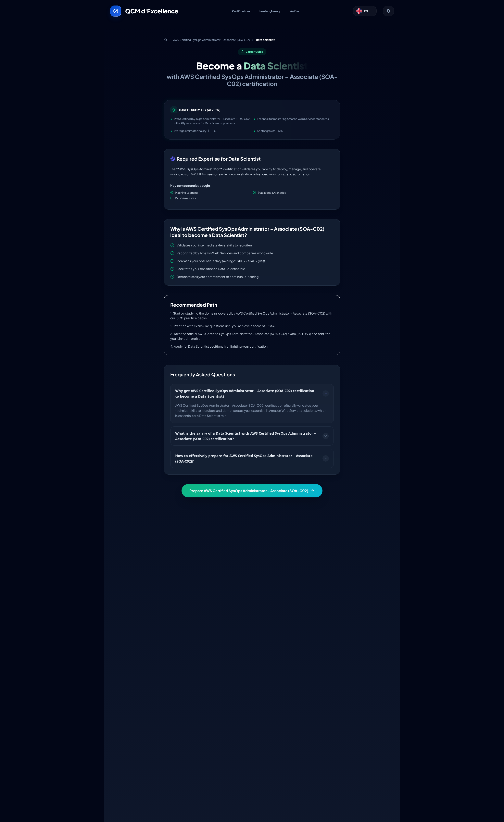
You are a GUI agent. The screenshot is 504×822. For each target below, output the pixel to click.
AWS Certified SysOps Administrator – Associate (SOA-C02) (211, 40)
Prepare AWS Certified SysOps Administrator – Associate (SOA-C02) (248, 490)
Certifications (241, 11)
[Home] (165, 40)
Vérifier (294, 11)
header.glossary (269, 11)
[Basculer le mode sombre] (388, 11)
